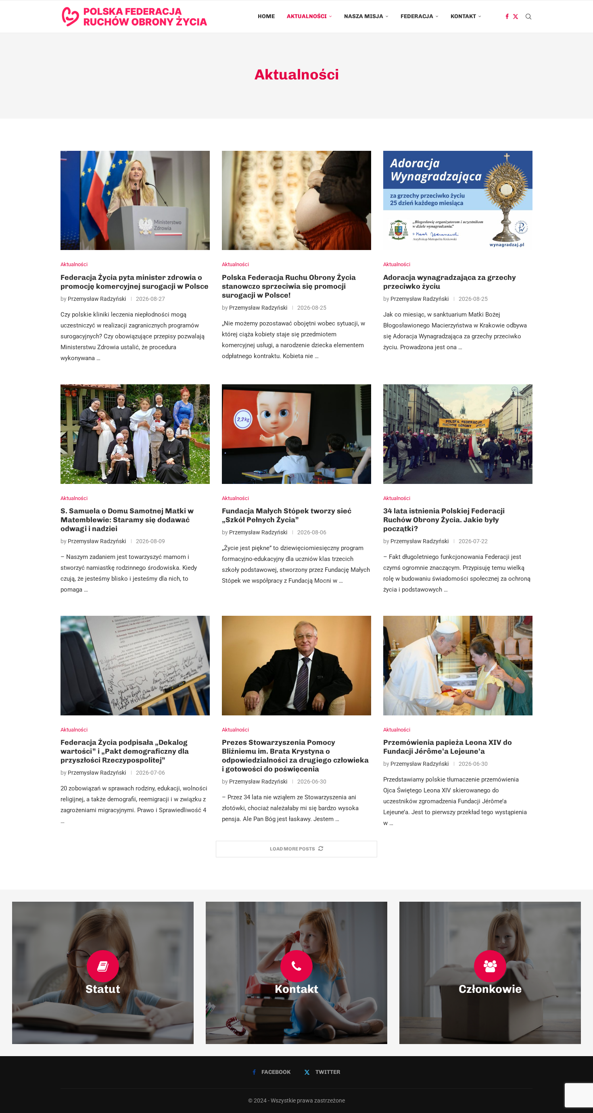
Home (266, 16)
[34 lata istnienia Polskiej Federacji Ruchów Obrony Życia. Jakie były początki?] (457, 434)
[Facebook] (507, 16)
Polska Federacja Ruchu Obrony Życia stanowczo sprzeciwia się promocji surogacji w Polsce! (289, 286)
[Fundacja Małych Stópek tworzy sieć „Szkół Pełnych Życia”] (296, 434)
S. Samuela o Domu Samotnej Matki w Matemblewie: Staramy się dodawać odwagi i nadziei (127, 519)
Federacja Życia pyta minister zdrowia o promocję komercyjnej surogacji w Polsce (135, 282)
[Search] (528, 16)
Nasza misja (363, 16)
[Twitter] (515, 16)
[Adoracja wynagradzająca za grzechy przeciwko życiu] (457, 200)
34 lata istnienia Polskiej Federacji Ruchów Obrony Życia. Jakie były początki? (444, 519)
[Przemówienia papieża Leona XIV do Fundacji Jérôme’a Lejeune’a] (457, 665)
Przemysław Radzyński (97, 299)
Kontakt (463, 16)
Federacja (417, 16)
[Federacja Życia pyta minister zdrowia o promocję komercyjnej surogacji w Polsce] (135, 200)
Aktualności (307, 16)
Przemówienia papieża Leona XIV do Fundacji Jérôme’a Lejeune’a (447, 747)
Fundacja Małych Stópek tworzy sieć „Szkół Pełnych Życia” (286, 515)
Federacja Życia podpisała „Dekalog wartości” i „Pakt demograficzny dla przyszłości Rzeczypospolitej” (125, 751)
